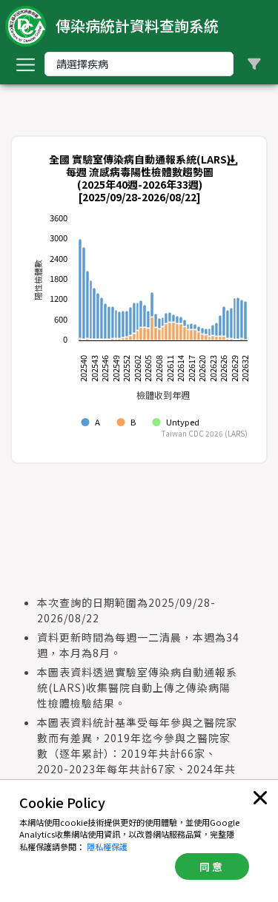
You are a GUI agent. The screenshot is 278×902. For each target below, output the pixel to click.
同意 (212, 866)
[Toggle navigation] (25, 64)
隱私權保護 (107, 846)
